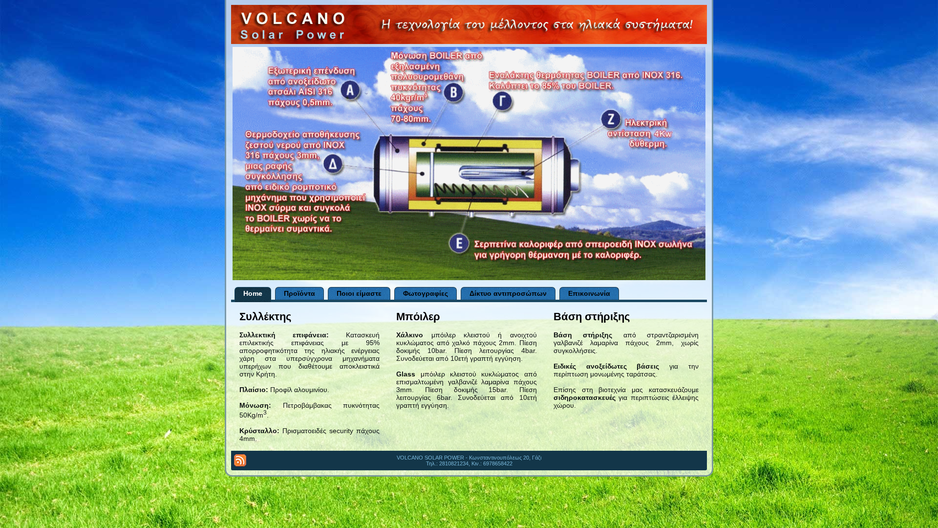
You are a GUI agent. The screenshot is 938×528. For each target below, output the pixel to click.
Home (252, 293)
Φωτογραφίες (425, 293)
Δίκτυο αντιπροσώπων (508, 293)
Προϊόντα (299, 293)
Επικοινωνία (589, 293)
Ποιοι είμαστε (359, 293)
